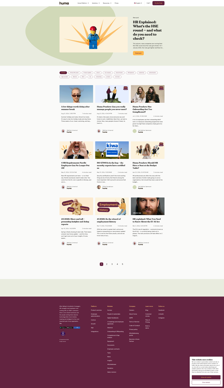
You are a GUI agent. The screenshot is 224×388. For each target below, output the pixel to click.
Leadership (141, 72)
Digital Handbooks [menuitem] (112, 318)
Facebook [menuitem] (161, 310)
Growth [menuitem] (93, 324)
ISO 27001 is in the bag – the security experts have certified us (111, 165)
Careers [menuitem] (131, 310)
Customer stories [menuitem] (148, 315)
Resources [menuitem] (106, 3)
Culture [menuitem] (93, 320)
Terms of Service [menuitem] (134, 321)
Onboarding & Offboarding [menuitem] (115, 331)
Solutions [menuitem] (95, 3)
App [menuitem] (92, 327)
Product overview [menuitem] (96, 310)
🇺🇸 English (137, 3)
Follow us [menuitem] (161, 306)
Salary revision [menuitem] (111, 372)
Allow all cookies (206, 377)
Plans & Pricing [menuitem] (147, 321)
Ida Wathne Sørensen (144, 130)
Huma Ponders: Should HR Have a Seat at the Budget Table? (145, 165)
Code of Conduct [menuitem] (134, 325)
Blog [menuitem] (146, 310)
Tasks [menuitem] (109, 353)
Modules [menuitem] (110, 306)
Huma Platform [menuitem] (82, 3)
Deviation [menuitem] (110, 368)
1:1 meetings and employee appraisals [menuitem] (115, 323)
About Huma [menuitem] (133, 314)
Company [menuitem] (132, 306)
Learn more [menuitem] (149, 306)
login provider (64, 76)
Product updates (87, 72)
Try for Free (158, 3)
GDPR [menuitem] (131, 318)
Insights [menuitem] (109, 360)
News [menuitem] (109, 356)
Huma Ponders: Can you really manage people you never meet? (112, 108)
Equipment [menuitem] (110, 341)
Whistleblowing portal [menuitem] (134, 334)
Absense (75, 76)
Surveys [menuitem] (109, 310)
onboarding (98, 76)
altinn (83, 76)
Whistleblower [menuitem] (111, 364)
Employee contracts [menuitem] (113, 349)
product (108, 76)
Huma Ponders (119, 72)
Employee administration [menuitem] (95, 315)
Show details (206, 382)
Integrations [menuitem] (94, 331)
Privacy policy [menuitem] (133, 329)
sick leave (117, 76)
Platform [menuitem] (94, 306)
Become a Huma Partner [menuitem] (134, 340)
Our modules (108, 72)
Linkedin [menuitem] (161, 314)
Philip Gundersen (108, 186)
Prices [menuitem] (116, 3)
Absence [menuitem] (110, 327)
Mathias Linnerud (72, 130)
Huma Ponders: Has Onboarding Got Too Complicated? (142, 109)
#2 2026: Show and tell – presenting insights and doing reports (75, 221)
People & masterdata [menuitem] (113, 314)
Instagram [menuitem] (161, 318)
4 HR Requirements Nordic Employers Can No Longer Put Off (75, 165)
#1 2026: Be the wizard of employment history (109, 220)
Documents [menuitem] (110, 345)
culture (98, 72)
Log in (148, 3)
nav (90, 76)
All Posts (63, 72)
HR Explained (131, 72)
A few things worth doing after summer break (75, 108)
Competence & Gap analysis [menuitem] (113, 336)
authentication (152, 72)
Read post (138, 53)
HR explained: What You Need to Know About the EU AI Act (147, 220)
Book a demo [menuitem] (147, 327)
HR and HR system (74, 72)
